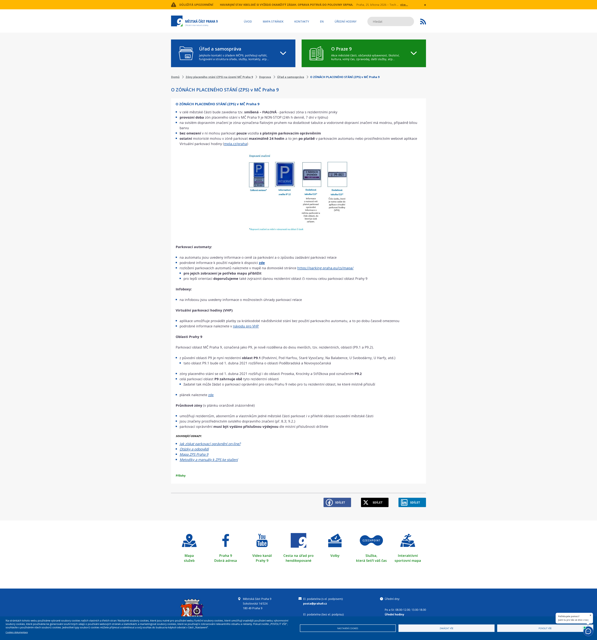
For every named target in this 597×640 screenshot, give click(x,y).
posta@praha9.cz (315, 603)
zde (211, 394)
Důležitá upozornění (196, 5)
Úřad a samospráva (290, 77)
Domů (175, 77)
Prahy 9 (262, 560)
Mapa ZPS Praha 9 (194, 454)
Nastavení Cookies (347, 628)
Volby (335, 555)
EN (322, 21)
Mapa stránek (273, 21)
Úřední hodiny (345, 21)
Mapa (189, 555)
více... (404, 5)
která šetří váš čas (371, 560)
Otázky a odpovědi (194, 449)
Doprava (265, 77)
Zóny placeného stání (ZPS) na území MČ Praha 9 (219, 77)
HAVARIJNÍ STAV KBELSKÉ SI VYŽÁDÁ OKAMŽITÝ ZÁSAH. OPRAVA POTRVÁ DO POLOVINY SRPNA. (286, 5)
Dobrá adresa (225, 560)
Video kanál (262, 555)
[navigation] (233, 53)
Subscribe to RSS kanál (423, 21)
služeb (189, 560)
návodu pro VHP (246, 326)
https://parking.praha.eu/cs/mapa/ (325, 268)
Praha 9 (225, 555)
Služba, (371, 555)
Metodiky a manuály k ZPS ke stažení (209, 459)
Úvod (248, 21)
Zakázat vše (446, 628)
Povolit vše (545, 628)
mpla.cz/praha (235, 143)
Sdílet (340, 502)
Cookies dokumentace (17, 632)
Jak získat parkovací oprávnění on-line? (210, 443)
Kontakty (301, 21)
